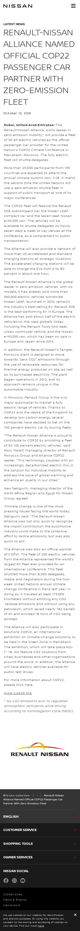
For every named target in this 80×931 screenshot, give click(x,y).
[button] (73, 6)
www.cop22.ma (18, 693)
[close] (75, 915)
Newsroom (11, 905)
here (41, 925)
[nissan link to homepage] (17, 6)
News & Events (15, 899)
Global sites (12, 894)
